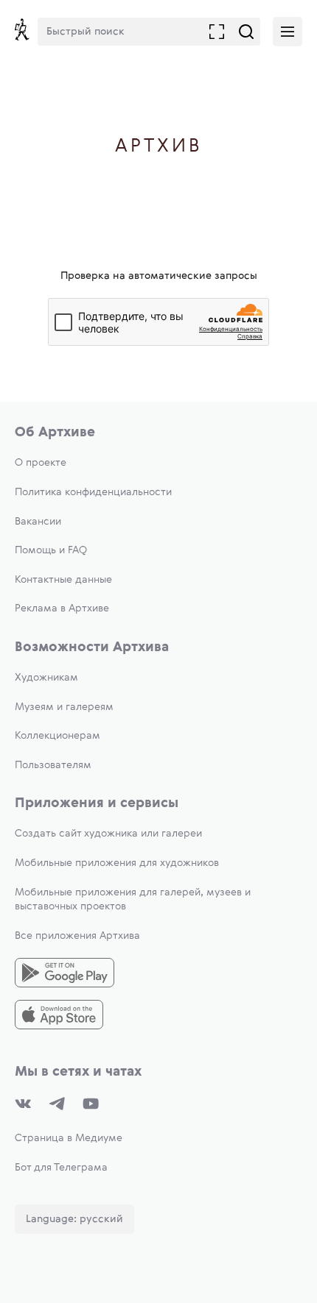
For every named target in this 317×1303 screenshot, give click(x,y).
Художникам (46, 677)
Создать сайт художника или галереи (108, 833)
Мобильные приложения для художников (117, 863)
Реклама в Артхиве (62, 608)
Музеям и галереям (64, 707)
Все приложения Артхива (77, 936)
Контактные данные (63, 580)
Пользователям (53, 765)
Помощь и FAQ (51, 550)
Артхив (159, 147)
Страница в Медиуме (68, 1138)
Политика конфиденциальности (93, 492)
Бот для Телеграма (61, 1167)
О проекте (40, 463)
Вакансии (38, 521)
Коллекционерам (57, 736)
